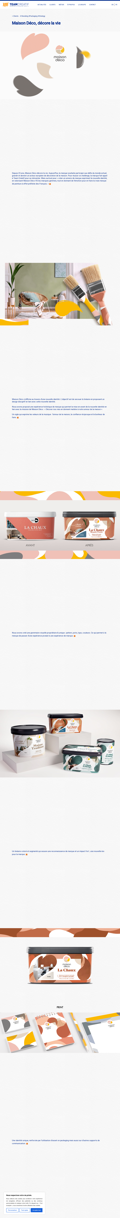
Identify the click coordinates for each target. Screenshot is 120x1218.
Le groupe (82, 5)
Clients (52, 5)
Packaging (33, 16)
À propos (71, 5)
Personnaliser (12, 1210)
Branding (25, 16)
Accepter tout (37, 1210)
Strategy (42, 16)
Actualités (42, 5)
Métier (61, 5)
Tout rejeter (24, 1210)
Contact (92, 5)
